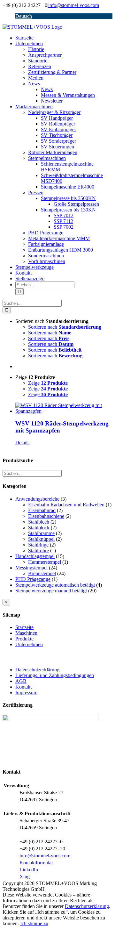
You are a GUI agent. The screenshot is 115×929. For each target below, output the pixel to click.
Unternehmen (29, 644)
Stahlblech (38, 522)
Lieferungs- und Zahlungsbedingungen (54, 675)
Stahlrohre (38, 550)
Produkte (24, 638)
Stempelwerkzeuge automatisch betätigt (55, 585)
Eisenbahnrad (42, 510)
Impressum (26, 692)
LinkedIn (28, 869)
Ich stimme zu (34, 923)
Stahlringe (38, 544)
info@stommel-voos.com (73, 5)
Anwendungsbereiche (37, 499)
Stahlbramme (41, 533)
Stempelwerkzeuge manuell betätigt (51, 590)
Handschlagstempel (35, 556)
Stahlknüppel (41, 539)
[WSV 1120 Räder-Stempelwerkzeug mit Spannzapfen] (63, 408)
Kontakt (23, 687)
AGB (21, 681)
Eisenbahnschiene (46, 516)
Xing (24, 876)
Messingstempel (31, 567)
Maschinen (26, 633)
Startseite (24, 627)
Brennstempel (42, 573)
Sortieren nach (64, 327)
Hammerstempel (44, 562)
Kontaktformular (36, 862)
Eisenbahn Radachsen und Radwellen (66, 504)
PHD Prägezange (32, 579)
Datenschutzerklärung (37, 669)
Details (22, 442)
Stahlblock (39, 527)
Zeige (48, 383)
